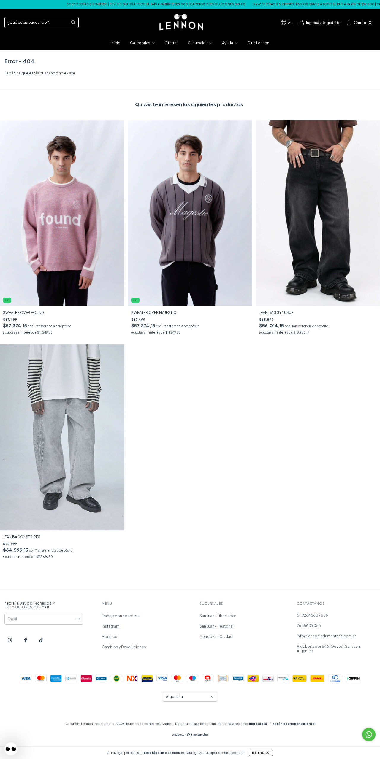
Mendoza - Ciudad (216, 636)
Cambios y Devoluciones (124, 647)
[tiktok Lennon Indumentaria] (41, 640)
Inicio (116, 43)
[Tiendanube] (190, 735)
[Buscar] (73, 22)
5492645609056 (312, 615)
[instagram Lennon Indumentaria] (10, 640)
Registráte (331, 22)
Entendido (261, 752)
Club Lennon (258, 43)
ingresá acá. (258, 723)
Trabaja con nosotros (121, 616)
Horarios (109, 636)
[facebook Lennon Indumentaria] (25, 640)
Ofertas (171, 43)
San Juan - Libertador (218, 616)
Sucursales (198, 43)
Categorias (140, 43)
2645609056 (309, 625)
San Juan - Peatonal (216, 626)
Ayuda (228, 43)
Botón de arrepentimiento (294, 723)
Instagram (110, 626)
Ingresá (312, 22)
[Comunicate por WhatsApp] (369, 734)
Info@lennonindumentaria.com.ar (326, 636)
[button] (11, 748)
